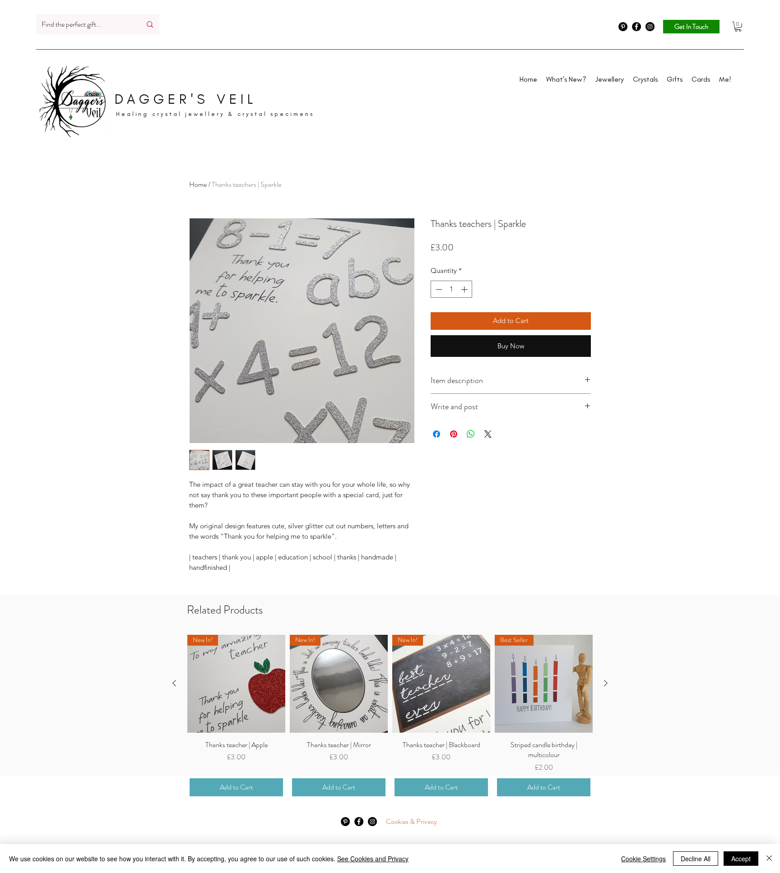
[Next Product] (605, 683)
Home (198, 184)
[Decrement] (438, 289)
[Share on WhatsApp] (470, 434)
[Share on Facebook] (436, 434)
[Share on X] (488, 434)
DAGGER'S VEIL (186, 99)
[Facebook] (636, 26)
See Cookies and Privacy (373, 858)
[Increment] (465, 289)
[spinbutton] (451, 289)
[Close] (769, 858)
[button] (738, 27)
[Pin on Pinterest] (453, 434)
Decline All (695, 858)
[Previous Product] (174, 683)
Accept (741, 858)
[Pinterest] (622, 26)
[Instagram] (650, 26)
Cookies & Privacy (411, 821)
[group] (390, 716)
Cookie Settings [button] (643, 858)
